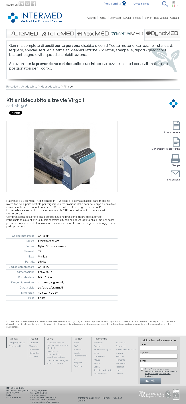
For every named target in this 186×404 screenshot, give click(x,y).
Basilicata (121, 342)
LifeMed (33, 342)
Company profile (17, 342)
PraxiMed (34, 349)
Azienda (91, 17)
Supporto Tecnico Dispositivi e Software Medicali (57, 345)
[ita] (175, 6)
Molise (97, 360)
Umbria (119, 370)
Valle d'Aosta (100, 373)
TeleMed (33, 346)
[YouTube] (27, 3)
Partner (148, 17)
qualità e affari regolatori (48, 402)
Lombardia (99, 356)
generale (41, 395)
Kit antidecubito (50, 86)
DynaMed (34, 356)
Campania (121, 346)
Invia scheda (173, 179)
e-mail (143, 361)
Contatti (174, 17)
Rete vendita (161, 17)
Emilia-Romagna (102, 349)
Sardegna (121, 363)
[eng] (175, 2)
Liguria (119, 353)
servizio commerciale (46, 397)
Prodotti (103, 17)
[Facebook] (33, 3)
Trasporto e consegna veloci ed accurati (57, 361)
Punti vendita (112, 3)
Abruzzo (98, 342)
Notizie (137, 17)
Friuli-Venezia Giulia (126, 349)
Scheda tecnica (171, 132)
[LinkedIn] (21, 3)
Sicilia (97, 367)
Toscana (120, 367)
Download (115, 17)
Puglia (97, 363)
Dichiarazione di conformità (165, 149)
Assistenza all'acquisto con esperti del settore (56, 354)
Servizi (127, 17)
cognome (144, 352)
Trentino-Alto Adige (103, 370)
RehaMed (34, 353)
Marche (120, 356)
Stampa (176, 165)
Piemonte (120, 360)
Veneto (119, 373)
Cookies (117, 398)
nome (142, 344)
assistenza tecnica (46, 400)
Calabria (98, 346)
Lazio (96, 353)
